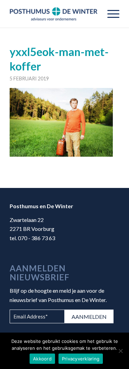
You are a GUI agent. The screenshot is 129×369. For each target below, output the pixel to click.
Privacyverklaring (80, 358)
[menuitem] (109, 13)
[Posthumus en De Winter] (53, 13)
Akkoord (42, 358)
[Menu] (109, 13)
